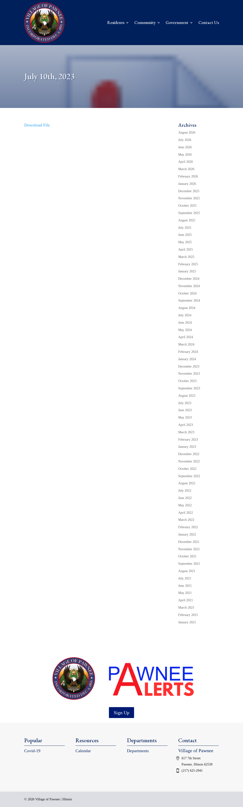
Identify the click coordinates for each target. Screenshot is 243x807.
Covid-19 (32, 750)
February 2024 (188, 352)
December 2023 (188, 366)
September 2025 (189, 213)
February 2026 (188, 176)
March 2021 (186, 607)
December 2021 (188, 542)
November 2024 (189, 286)
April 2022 (185, 512)
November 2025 (189, 198)
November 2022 (189, 461)
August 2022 (186, 483)
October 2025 (187, 205)
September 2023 (189, 388)
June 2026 (185, 147)
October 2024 (187, 293)
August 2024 (186, 308)
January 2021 (187, 622)
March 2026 (186, 169)
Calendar (83, 750)
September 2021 (189, 563)
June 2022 (185, 498)
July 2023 (184, 403)
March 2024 (186, 344)
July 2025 (184, 227)
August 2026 (186, 132)
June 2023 (185, 410)
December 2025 (188, 191)
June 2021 (185, 586)
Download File (37, 125)
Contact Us (208, 22)
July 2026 (184, 140)
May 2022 (185, 505)
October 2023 (187, 381)
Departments (138, 750)
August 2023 (186, 395)
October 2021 (187, 556)
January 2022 (187, 534)
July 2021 (184, 578)
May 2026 (185, 154)
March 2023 (186, 432)
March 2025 (186, 257)
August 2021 (186, 571)
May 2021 (185, 593)
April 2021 (185, 600)
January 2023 (187, 446)
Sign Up (121, 712)
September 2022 (189, 476)
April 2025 (185, 249)
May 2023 (185, 417)
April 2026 (185, 161)
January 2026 (187, 184)
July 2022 (184, 490)
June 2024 (185, 322)
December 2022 (188, 454)
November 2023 (189, 373)
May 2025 (185, 242)
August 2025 (186, 220)
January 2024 (187, 359)
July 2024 (184, 315)
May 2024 (185, 330)
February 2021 (188, 615)
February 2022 (188, 527)
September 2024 (189, 300)
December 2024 (188, 278)
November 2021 (189, 549)
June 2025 (185, 235)
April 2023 (185, 425)
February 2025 (188, 264)
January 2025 (187, 271)
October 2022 (187, 469)
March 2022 (186, 520)
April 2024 (185, 337)
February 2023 (188, 439)
